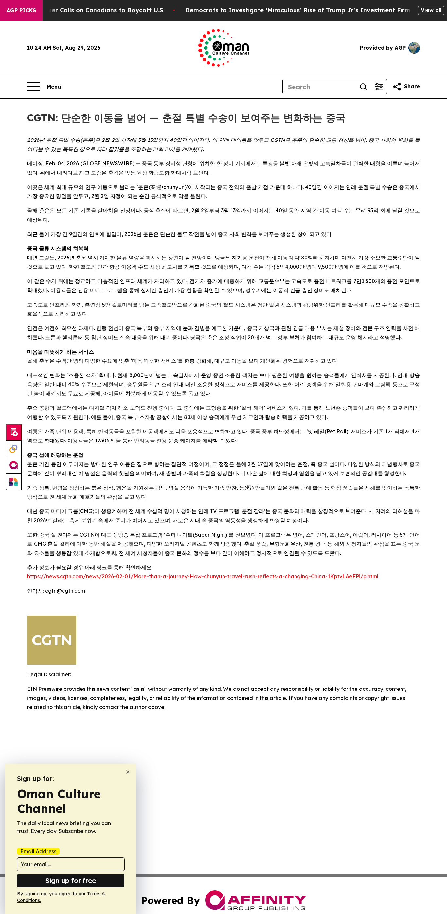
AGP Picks (21, 10)
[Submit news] (13, 432)
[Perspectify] (13, 449)
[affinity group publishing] (13, 465)
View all (431, 10)
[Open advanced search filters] (379, 86)
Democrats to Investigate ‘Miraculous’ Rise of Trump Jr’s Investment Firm (297, 10)
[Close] (128, 772)
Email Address (38, 851)
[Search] (363, 86)
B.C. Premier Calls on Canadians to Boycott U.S (92, 10)
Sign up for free (70, 880)
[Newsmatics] (13, 482)
